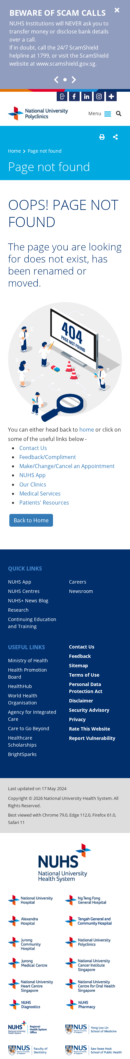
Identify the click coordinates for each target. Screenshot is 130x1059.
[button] (102, 137)
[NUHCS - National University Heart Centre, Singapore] (36, 986)
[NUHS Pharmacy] (93, 1006)
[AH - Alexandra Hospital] (36, 923)
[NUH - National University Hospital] (36, 902)
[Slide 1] (65, 79)
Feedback (80, 656)
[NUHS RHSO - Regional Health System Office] (36, 1027)
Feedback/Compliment (47, 457)
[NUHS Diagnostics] (36, 1006)
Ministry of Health (28, 660)
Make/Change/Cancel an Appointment (67, 466)
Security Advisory (89, 710)
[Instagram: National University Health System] (99, 96)
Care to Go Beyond (28, 728)
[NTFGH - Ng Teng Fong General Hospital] (93, 902)
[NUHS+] (111, 96)
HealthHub (20, 686)
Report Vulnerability (92, 738)
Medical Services (40, 493)
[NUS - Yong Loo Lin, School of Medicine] (93, 1027)
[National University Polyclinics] (38, 113)
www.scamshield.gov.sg (65, 63)
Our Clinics (32, 484)
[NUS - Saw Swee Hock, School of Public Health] (93, 1048)
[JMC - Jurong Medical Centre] (36, 965)
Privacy (77, 719)
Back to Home (31, 520)
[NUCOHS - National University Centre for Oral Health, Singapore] (93, 986)
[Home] (93, 944)
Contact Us (33, 448)
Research (18, 610)
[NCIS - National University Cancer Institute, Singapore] (93, 965)
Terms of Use (84, 675)
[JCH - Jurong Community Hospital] (36, 944)
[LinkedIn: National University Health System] (86, 96)
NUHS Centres (24, 591)
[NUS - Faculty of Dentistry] (36, 1048)
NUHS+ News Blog (28, 600)
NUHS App (32, 475)
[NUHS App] (62, 96)
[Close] (117, 10)
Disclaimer (81, 700)
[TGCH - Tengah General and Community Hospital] (93, 923)
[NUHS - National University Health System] (65, 863)
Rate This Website (89, 729)
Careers (77, 582)
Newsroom (81, 591)
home (86, 429)
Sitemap (78, 665)
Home (14, 151)
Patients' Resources (44, 502)
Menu (95, 113)
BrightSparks (22, 754)
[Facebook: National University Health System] (74, 96)
